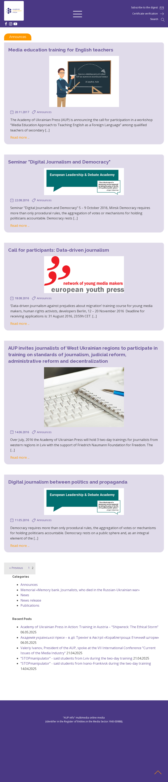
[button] (77, 13)
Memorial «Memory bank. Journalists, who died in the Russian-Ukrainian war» (80, 590)
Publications (29, 605)
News (24, 595)
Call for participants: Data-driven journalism (58, 250)
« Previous (16, 568)
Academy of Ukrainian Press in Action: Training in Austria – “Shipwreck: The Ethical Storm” (89, 627)
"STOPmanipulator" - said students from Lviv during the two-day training (76, 658)
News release (30, 600)
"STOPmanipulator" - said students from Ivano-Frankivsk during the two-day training (85, 663)
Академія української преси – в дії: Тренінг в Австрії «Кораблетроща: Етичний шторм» (89, 637)
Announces (17, 37)
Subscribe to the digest (144, 7)
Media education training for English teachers (60, 49)
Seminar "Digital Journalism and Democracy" (59, 162)
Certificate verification (145, 13)
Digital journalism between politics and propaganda (67, 482)
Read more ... (20, 137)
